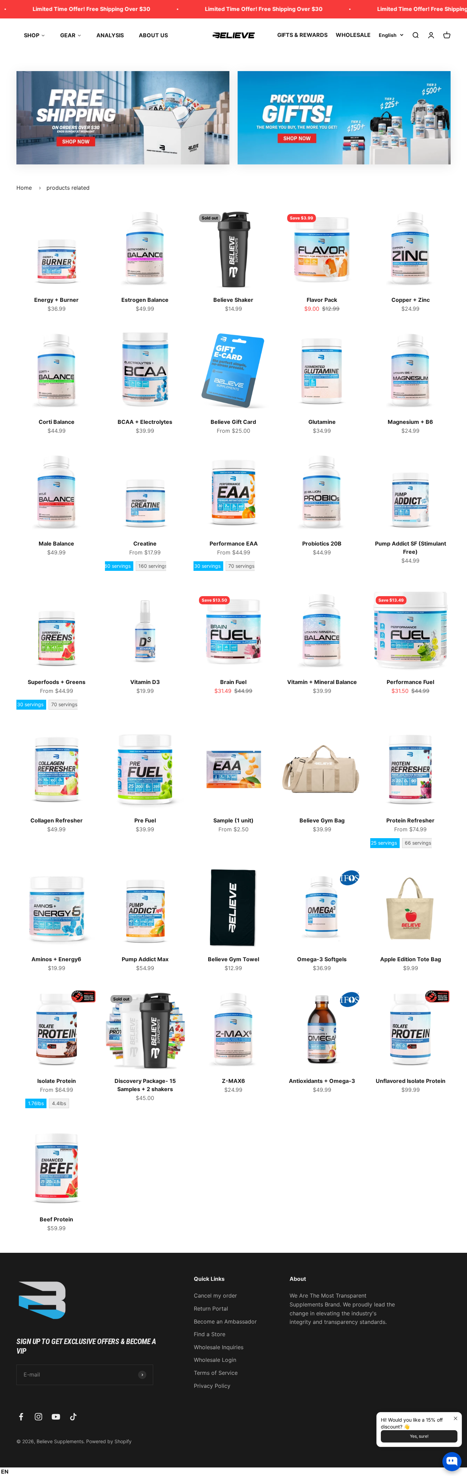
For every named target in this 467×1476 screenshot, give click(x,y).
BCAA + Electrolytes (145, 421)
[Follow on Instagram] (38, 1416)
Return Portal (211, 1308)
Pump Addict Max (145, 959)
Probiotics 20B (322, 543)
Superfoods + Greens (56, 682)
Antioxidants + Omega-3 (322, 1080)
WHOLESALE (353, 34)
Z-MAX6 (233, 1080)
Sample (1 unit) (233, 820)
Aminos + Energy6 (56, 959)
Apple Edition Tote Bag (410, 959)
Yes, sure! (419, 1436)
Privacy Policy (212, 1385)
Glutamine (322, 421)
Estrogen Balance (145, 299)
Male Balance (56, 543)
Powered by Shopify (109, 1441)
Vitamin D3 (145, 682)
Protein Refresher (410, 820)
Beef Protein (56, 1219)
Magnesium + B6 (410, 421)
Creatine (145, 543)
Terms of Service (216, 1372)
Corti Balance (57, 421)
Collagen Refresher (56, 820)
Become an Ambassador (225, 1321)
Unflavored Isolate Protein (410, 1080)
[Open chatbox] (452, 1461)
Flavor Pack (322, 299)
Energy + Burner (56, 299)
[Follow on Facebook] (21, 1416)
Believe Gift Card (233, 421)
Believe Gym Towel (233, 959)
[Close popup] (455, 1418)
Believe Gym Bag (322, 820)
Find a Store (209, 1334)
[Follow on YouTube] (56, 1416)
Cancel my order (215, 1295)
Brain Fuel (233, 682)
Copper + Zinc (410, 299)
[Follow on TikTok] (73, 1416)
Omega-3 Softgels (322, 959)
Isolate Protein (56, 1080)
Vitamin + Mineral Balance (322, 682)
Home (24, 187)
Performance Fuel (410, 682)
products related (68, 187)
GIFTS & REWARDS (302, 34)
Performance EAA (234, 543)
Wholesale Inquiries (218, 1347)
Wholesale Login (215, 1359)
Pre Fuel (145, 820)
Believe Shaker (233, 299)
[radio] (117, 566)
